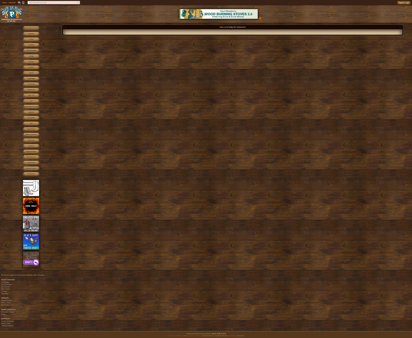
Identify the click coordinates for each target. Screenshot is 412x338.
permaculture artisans (31, 106)
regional (31, 112)
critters (31, 39)
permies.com (31, 157)
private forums (31, 168)
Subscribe (12, 2)
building (31, 45)
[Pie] (19, 2)
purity (31, 73)
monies (31, 61)
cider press (31, 140)
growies (31, 33)
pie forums (31, 162)
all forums (31, 174)
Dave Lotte (224, 27)
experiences (31, 129)
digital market (31, 151)
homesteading (31, 50)
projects (31, 146)
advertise (178, 335)
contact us (171, 335)
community (31, 84)
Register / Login (404, 3)
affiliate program (188, 335)
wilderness (31, 89)
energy (31, 56)
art (31, 101)
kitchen (31, 67)
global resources (31, 134)
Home (4, 2)
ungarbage (31, 78)
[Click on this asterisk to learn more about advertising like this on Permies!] (260, 18)
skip (31, 123)
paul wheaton (231, 335)
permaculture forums (31, 28)
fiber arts (31, 95)
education (31, 117)
